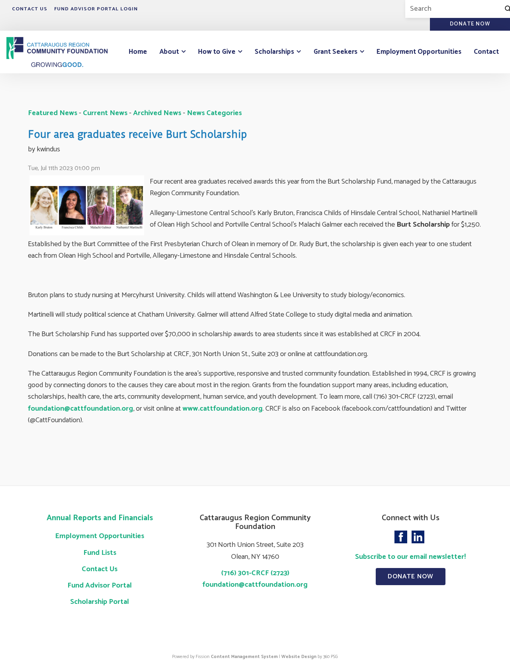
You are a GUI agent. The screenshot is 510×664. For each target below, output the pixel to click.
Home (138, 51)
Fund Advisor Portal (99, 586)
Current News (105, 113)
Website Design (298, 656)
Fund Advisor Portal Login (96, 9)
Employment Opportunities (419, 51)
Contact (486, 51)
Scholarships (274, 51)
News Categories (214, 113)
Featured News (52, 113)
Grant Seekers (335, 51)
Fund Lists (99, 553)
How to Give (216, 51)
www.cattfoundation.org (222, 409)
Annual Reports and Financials (100, 518)
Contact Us (29, 9)
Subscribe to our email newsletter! (410, 557)
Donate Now (411, 576)
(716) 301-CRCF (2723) (255, 573)
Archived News (157, 113)
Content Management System (244, 656)
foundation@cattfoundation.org (80, 409)
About (169, 51)
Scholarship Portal (99, 602)
